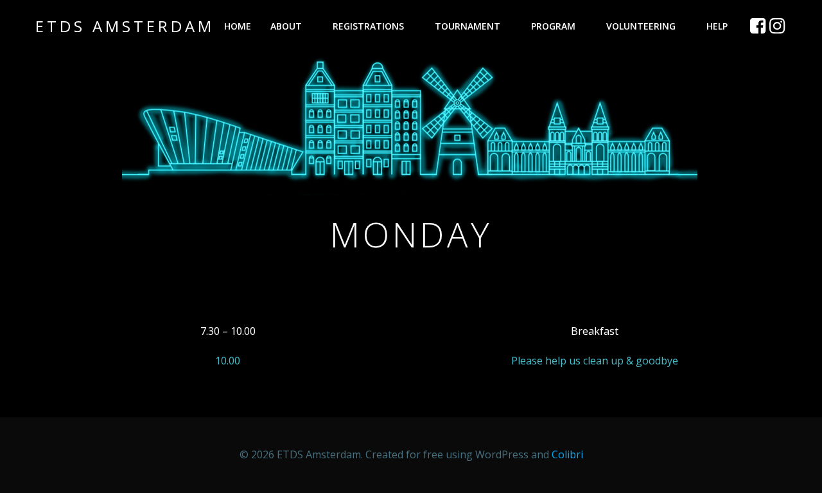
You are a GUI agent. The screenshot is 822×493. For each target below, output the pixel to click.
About (286, 26)
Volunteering (641, 26)
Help (717, 26)
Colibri (567, 454)
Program (553, 26)
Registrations (368, 26)
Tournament (467, 26)
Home (237, 26)
